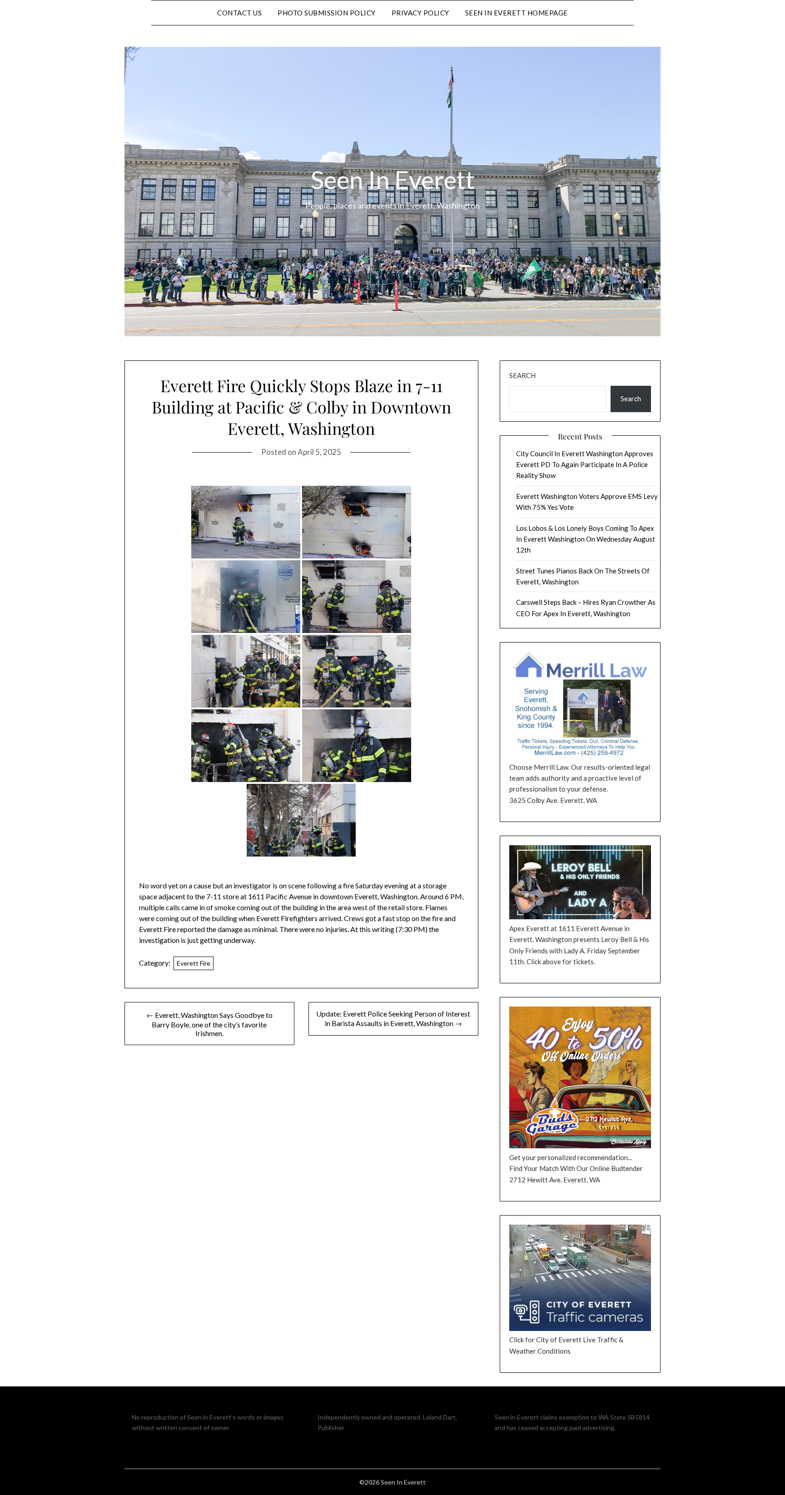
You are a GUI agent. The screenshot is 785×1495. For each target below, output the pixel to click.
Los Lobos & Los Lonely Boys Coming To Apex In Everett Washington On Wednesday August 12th (585, 539)
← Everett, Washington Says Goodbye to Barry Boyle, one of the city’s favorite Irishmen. (209, 1024)
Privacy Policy (420, 13)
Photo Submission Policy (327, 13)
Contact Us (239, 13)
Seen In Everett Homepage (516, 13)
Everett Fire (193, 963)
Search (522, 375)
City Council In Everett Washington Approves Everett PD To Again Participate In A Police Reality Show (584, 464)
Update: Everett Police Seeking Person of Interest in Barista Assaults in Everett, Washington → (393, 1018)
